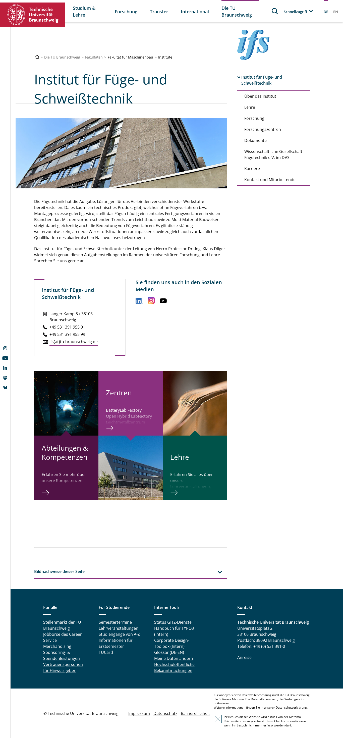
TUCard (106, 652)
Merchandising (57, 646)
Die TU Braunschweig (236, 11)
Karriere (252, 168)
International (195, 12)
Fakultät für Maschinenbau (130, 57)
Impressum (139, 713)
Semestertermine (115, 622)
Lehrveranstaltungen (118, 628)
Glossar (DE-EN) (169, 652)
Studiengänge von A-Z (119, 634)
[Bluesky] (5, 388)
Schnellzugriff (295, 11)
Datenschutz (165, 713)
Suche (275, 11)
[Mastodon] (5, 378)
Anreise (244, 657)
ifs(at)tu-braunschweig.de (73, 341)
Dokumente (255, 140)
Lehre (249, 107)
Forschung (126, 12)
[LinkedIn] (5, 368)
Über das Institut (260, 96)
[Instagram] (5, 349)
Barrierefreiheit (195, 713)
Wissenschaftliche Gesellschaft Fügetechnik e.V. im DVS (273, 154)
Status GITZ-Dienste (173, 622)
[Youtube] (5, 359)
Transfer (159, 12)
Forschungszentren (262, 129)
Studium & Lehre (84, 11)
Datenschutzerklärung (291, 707)
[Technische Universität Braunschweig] (32, 15)
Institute (165, 57)
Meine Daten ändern (173, 658)
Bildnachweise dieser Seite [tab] (59, 571)
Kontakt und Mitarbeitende (270, 179)
